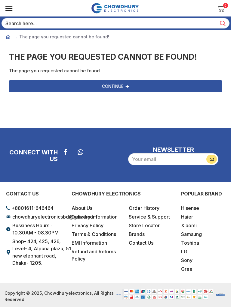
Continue (113, 86)
